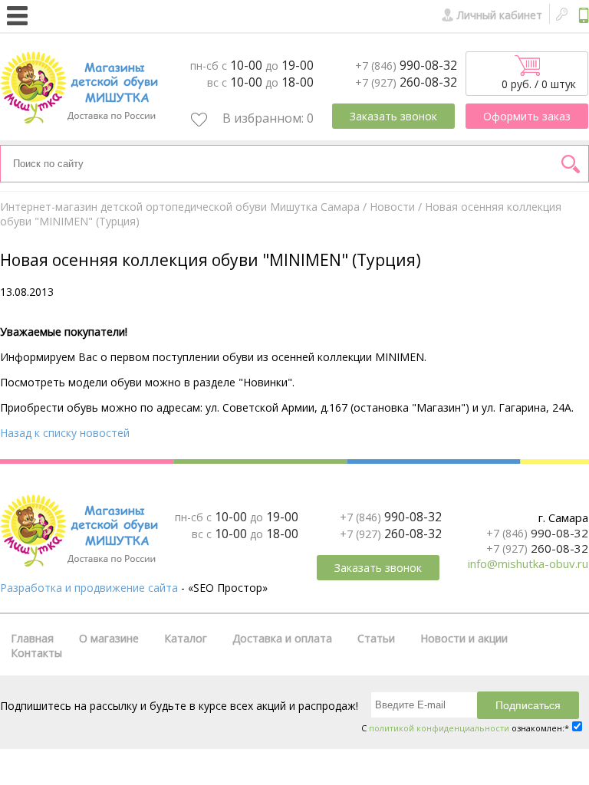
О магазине (109, 638)
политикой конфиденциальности (439, 728)
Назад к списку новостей (65, 432)
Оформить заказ (527, 116)
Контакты (36, 652)
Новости (392, 206)
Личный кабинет (499, 15)
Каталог (185, 638)
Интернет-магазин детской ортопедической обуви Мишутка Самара (180, 206)
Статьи (376, 638)
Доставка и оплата (282, 638)
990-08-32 (406, 65)
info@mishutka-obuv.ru (528, 563)
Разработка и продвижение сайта (89, 587)
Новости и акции (464, 638)
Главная (32, 638)
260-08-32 (406, 82)
